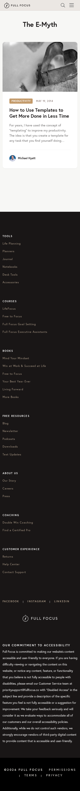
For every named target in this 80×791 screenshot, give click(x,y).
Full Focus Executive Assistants (25, 332)
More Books (11, 397)
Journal (8, 259)
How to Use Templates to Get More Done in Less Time (39, 113)
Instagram (36, 601)
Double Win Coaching (18, 522)
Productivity (21, 101)
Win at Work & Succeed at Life (24, 366)
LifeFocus (9, 308)
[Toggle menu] (71, 5)
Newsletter (10, 431)
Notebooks (10, 267)
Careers (8, 488)
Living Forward (13, 389)
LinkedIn (62, 601)
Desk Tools (10, 274)
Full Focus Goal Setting (19, 324)
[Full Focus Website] (40, 617)
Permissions (62, 770)
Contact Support (14, 572)
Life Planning (12, 243)
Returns (8, 556)
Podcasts (9, 439)
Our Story (9, 480)
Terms (30, 775)
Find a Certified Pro (17, 530)
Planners (9, 251)
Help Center (11, 564)
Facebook (11, 601)
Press (6, 496)
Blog (6, 423)
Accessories (11, 282)
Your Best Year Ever (17, 381)
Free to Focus (12, 316)
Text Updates (12, 454)
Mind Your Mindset (16, 358)
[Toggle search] (63, 5)
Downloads (10, 446)
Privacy (54, 775)
